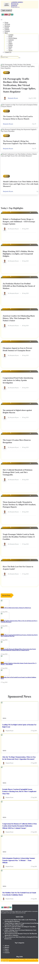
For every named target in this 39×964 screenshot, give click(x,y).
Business (7, 26)
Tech (9, 48)
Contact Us (8, 52)
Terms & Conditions (13, 959)
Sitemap (21, 959)
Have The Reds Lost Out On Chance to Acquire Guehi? (18, 568)
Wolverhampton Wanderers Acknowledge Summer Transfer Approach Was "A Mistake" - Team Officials (18, 860)
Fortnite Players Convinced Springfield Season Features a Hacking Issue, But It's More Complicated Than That (19, 791)
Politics (10, 45)
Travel (10, 50)
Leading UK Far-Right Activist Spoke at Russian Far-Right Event (16, 607)
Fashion (7, 29)
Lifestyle (11, 40)
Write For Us (4, 959)
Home (6, 22)
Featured (7, 31)
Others (10, 43)
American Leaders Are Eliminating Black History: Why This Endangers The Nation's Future (19, 318)
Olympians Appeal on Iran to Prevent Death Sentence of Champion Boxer (17, 349)
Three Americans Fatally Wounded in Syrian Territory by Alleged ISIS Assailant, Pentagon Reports (19, 504)
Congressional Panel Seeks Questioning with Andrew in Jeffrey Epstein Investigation (18, 380)
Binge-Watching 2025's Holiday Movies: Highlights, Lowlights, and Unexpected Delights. (18, 253)
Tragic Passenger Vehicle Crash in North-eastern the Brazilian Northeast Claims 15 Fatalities (19, 536)
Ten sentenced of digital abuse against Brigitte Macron (17, 411)
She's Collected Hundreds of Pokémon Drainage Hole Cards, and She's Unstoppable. (17, 472)
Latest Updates (6, 4)
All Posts (7, 24)
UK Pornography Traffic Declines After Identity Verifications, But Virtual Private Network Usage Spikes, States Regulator (19, 85)
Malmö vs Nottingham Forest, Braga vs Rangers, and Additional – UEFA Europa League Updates (19, 221)
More (6, 33)
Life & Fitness (12, 38)
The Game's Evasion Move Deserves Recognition (17, 441)
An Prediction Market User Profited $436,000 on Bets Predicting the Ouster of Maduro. (19, 286)
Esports (7, 27)
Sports (10, 47)
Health (10, 36)
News (10, 41)
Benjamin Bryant (13, 98)
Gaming (10, 35)
